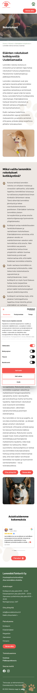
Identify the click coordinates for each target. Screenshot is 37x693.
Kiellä (18, 382)
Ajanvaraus (7, 637)
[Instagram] (8, 671)
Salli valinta (18, 376)
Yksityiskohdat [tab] (18, 314)
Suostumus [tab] (6, 314)
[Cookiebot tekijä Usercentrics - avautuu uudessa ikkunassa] (27, 309)
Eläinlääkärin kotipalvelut (22, 44)
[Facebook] (4, 671)
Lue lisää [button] (7, 545)
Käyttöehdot (19, 685)
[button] (33, 4)
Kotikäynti (6, 626)
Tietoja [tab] (30, 314)
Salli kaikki (18, 370)
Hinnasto (6, 641)
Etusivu (5, 44)
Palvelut (11, 44)
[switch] (32, 351)
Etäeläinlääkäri (8, 630)
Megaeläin (6, 633)
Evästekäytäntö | (8, 685)
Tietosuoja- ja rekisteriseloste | (13, 683)
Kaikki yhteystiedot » (10, 615)
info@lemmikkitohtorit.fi (12, 612)
